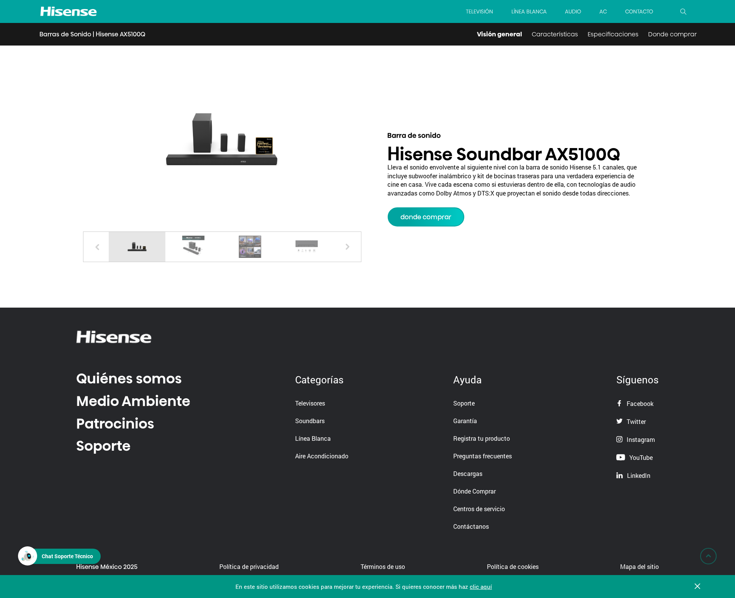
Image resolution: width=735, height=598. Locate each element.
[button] (347, 246)
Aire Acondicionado (321, 456)
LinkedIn (638, 475)
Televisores (310, 403)
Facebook (639, 403)
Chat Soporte (67, 556)
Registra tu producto (481, 438)
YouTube (640, 457)
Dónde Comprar (474, 491)
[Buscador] (683, 11)
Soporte (103, 446)
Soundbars (310, 421)
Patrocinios (115, 423)
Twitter (635, 421)
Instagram (640, 439)
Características (555, 34)
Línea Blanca (313, 438)
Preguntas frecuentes (482, 456)
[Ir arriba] (708, 556)
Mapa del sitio (639, 566)
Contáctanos (471, 526)
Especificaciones (613, 34)
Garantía (465, 421)
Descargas (467, 473)
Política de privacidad (249, 566)
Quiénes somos (129, 378)
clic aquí (481, 586)
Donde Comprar (425, 217)
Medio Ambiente (133, 401)
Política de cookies (513, 566)
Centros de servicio (479, 509)
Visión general (499, 34)
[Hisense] (68, 11)
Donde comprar (672, 34)
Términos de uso (383, 566)
